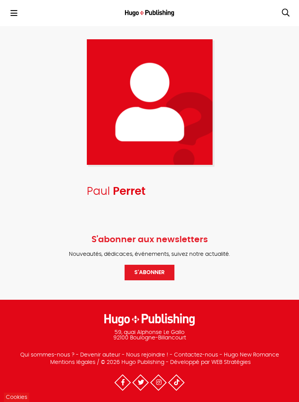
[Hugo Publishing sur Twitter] (140, 382)
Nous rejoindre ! (147, 355)
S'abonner (149, 272)
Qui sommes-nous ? (47, 355)
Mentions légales (72, 362)
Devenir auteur (100, 355)
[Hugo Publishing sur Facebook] (122, 382)
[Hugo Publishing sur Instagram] (158, 382)
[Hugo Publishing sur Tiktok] (176, 382)
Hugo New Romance (251, 355)
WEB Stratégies (231, 362)
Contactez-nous (196, 355)
